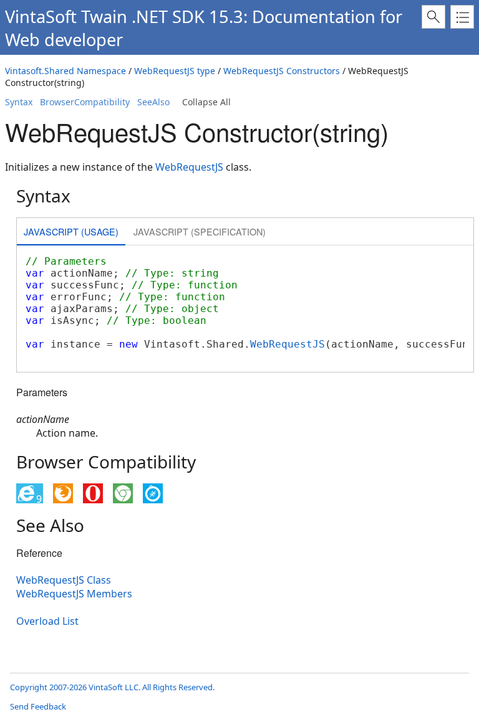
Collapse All (206, 102)
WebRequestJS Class (63, 580)
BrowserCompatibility (85, 102)
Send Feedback (38, 706)
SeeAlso (153, 102)
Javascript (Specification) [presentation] (199, 231)
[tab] (71, 232)
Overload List (47, 621)
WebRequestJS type (174, 71)
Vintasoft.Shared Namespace (65, 71)
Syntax (18, 102)
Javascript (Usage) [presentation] (71, 231)
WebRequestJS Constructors (281, 71)
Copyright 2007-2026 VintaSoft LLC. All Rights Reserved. (112, 687)
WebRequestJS (189, 167)
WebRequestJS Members (74, 593)
